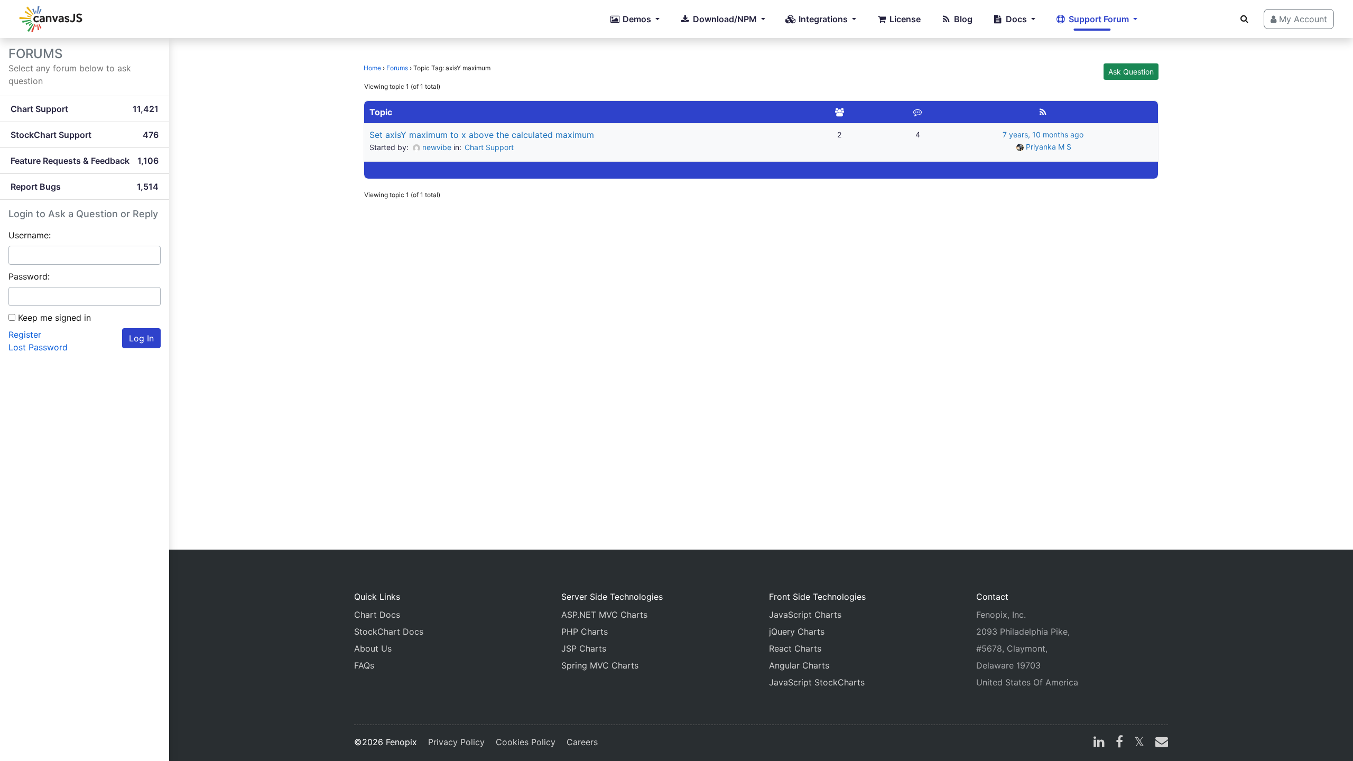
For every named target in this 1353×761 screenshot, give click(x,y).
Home (372, 68)
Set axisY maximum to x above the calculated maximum (481, 134)
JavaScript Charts (805, 614)
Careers (582, 742)
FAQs (364, 665)
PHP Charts (584, 631)
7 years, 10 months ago (1043, 134)
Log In (141, 338)
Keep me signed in (54, 317)
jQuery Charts (796, 631)
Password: (29, 276)
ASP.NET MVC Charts (604, 614)
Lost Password (38, 347)
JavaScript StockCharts (817, 682)
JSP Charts (583, 648)
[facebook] (1119, 743)
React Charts (795, 648)
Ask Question (1131, 71)
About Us (373, 648)
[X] (1139, 743)
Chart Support (489, 147)
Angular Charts (799, 665)
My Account (1301, 19)
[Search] (1244, 18)
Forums (397, 68)
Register (24, 334)
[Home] (50, 19)
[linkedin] (1099, 743)
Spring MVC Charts (599, 665)
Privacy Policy (456, 742)
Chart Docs (377, 614)
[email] (1159, 743)
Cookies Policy (525, 742)
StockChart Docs (388, 631)
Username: (29, 235)
